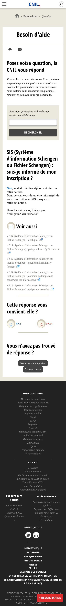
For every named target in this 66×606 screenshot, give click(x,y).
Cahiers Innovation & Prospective (46, 514)
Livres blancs (46, 520)
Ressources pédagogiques (46, 501)
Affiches (46, 505)
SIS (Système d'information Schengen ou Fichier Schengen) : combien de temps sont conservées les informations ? (30, 275)
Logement (33, 424)
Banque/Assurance (33, 439)
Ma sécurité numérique (33, 399)
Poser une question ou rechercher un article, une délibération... (29, 113)
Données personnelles (45, 593)
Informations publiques (19, 599)
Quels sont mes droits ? (14, 507)
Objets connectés (33, 409)
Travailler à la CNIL (33, 482)
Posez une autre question (33, 363)
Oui (18, 323)
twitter (28, 535)
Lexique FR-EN (33, 556)
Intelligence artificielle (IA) (33, 431)
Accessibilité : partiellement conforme (32, 596)
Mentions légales (17, 593)
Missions (33, 467)
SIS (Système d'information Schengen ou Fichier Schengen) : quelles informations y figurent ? (30, 262)
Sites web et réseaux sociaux (33, 402)
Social (33, 420)
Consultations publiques (33, 489)
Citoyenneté (33, 442)
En (36, 568)
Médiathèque (33, 548)
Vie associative (33, 453)
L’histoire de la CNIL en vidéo (33, 478)
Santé (33, 417)
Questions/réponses (14, 517)
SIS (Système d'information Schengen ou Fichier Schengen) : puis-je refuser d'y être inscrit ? (33, 249)
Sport (33, 446)
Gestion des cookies (33, 571)
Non (49, 323)
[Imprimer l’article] (10, 49)
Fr (30, 568)
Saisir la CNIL (14, 512)
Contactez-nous (33, 369)
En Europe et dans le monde (33, 475)
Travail (33, 428)
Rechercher (33, 132)
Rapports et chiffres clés (46, 509)
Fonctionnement (33, 471)
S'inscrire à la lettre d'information (33, 575)
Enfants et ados (33, 413)
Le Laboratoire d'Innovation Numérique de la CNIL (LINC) (33, 581)
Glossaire (33, 552)
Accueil (17, 16)
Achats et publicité (33, 435)
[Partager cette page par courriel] (19, 49)
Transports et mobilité (33, 449)
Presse (33, 564)
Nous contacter (39, 602)
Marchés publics (33, 486)
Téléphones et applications (33, 406)
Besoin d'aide (30, 16)
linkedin (36, 535)
